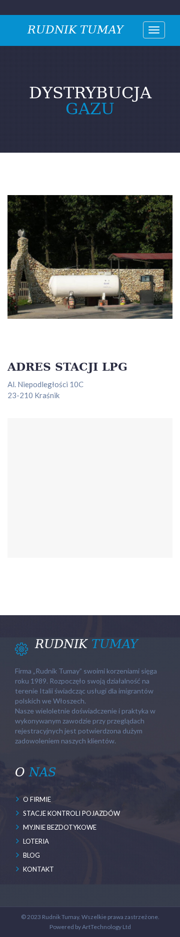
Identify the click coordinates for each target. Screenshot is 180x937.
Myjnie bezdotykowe (59, 827)
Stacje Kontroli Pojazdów (71, 813)
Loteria (36, 841)
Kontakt (38, 869)
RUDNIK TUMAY (76, 28)
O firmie (37, 799)
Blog (31, 855)
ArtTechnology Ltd (106, 927)
